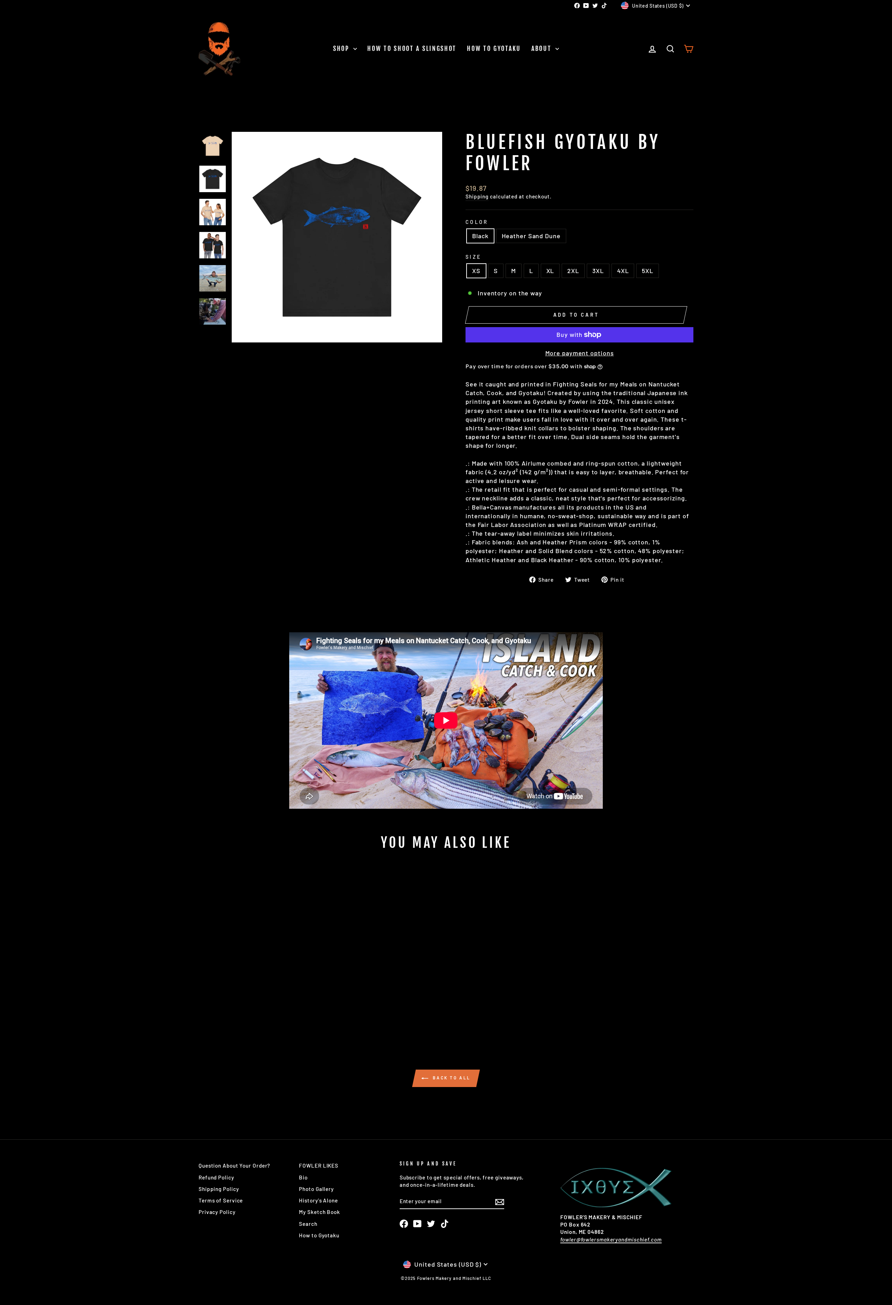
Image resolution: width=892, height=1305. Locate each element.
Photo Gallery (316, 1189)
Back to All (451, 1078)
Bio (303, 1177)
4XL (623, 270)
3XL (598, 270)
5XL (647, 270)
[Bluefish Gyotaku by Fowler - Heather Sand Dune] (262, 1011)
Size (474, 257)
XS (476, 270)
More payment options (579, 353)
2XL (573, 270)
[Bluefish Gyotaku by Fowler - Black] (252, 1011)
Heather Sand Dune (531, 236)
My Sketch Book (319, 1212)
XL (550, 270)
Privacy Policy (217, 1212)
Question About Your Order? (234, 1165)
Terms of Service (221, 1200)
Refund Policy (216, 1177)
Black (480, 236)
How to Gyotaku (494, 48)
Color (477, 222)
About (542, 48)
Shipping (477, 196)
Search (308, 1224)
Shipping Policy (219, 1189)
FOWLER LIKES (318, 1165)
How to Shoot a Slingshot (411, 48)
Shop (342, 48)
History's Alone (318, 1200)
